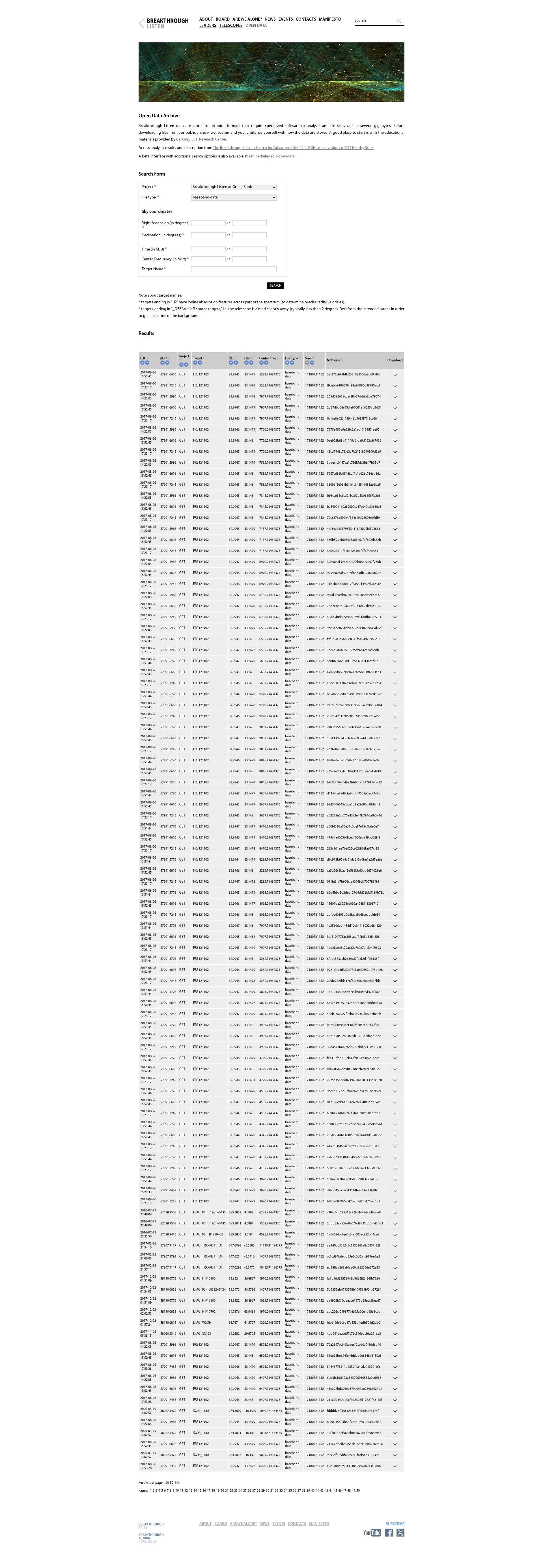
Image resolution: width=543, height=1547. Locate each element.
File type (149, 197)
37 (299, 1490)
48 (349, 1490)
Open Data (256, 26)
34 (285, 1490)
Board (223, 20)
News (270, 20)
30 (267, 1490)
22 (231, 1490)
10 (177, 1490)
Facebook (389, 1533)
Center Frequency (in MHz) (164, 259)
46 (340, 1490)
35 (290, 1490)
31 (272, 1490)
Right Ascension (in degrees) (165, 223)
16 (204, 1490)
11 (181, 1490)
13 (190, 1490)
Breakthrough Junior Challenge (151, 1538)
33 (281, 1490)
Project (148, 187)
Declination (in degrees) (162, 235)
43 (326, 1490)
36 (294, 1490)
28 (258, 1490)
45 (335, 1490)
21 (227, 1490)
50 (171, 1483)
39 (308, 1490)
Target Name (153, 269)
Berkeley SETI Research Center (201, 139)
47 (344, 1490)
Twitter (400, 1533)
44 (331, 1490)
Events (286, 20)
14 (195, 1490)
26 (249, 1490)
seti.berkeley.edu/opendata (272, 156)
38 (303, 1490)
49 (353, 1490)
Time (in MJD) (153, 249)
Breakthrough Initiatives (141, 23)
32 (276, 1490)
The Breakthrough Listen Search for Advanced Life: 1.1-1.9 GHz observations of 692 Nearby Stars (293, 148)
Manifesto (330, 20)
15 (199, 1490)
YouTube (372, 1533)
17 (208, 1490)
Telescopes (231, 26)
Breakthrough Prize (151, 1525)
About (206, 20)
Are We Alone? (247, 20)
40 (312, 1490)
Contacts (306, 20)
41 (317, 1490)
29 (263, 1490)
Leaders (207, 26)
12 (186, 1490)
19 (217, 1490)
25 (245, 1490)
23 (236, 1490)
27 (254, 1490)
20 (167, 1483)
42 (322, 1490)
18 (213, 1490)
